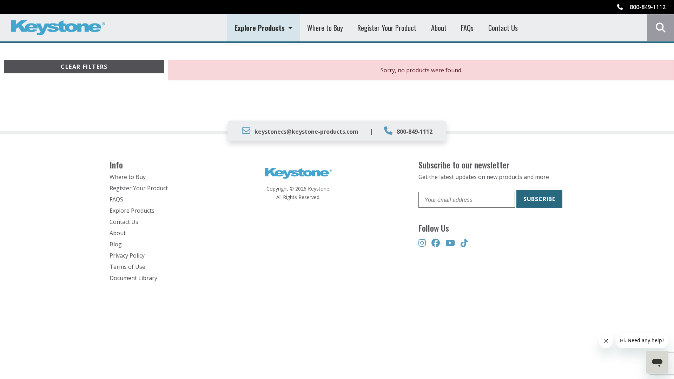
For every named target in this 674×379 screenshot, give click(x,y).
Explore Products (132, 210)
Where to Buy (325, 27)
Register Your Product (386, 27)
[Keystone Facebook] (435, 243)
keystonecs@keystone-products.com (306, 131)
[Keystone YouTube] (450, 243)
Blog (116, 244)
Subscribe (539, 199)
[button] (660, 27)
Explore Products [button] (260, 27)
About (439, 27)
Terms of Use (127, 267)
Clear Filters (84, 67)
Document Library (133, 278)
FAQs (467, 27)
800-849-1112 (647, 7)
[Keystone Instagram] (422, 243)
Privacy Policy (127, 255)
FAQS (116, 199)
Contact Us (503, 27)
